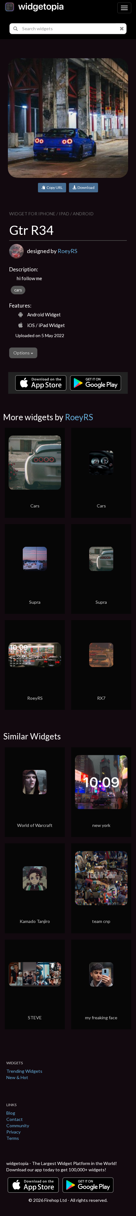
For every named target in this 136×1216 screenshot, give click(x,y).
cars (18, 289)
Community (17, 1125)
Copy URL (54, 187)
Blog (10, 1113)
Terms (12, 1138)
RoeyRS (67, 250)
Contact (14, 1119)
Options (22, 352)
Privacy (13, 1131)
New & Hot (17, 1077)
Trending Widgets (24, 1071)
